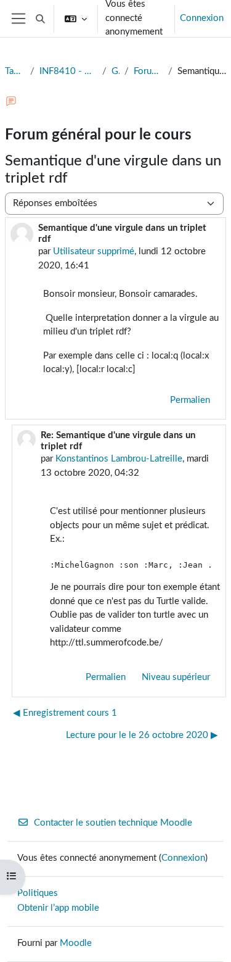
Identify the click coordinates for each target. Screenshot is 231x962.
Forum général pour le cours (148, 71)
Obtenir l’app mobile (58, 908)
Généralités (115, 71)
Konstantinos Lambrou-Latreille (118, 458)
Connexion (202, 18)
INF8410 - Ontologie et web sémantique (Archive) (68, 71)
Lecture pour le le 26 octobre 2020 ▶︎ (142, 735)
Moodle (76, 943)
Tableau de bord (15, 71)
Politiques (37, 893)
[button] (40, 18)
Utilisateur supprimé (93, 251)
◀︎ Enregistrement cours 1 (65, 713)
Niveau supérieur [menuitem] (176, 677)
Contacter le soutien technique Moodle (113, 822)
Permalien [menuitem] (190, 400)
